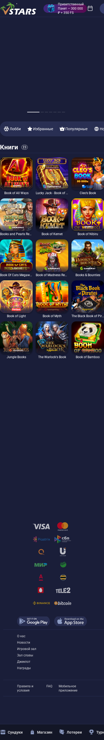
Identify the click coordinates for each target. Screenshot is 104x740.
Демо (7, 157)
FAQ (49, 686)
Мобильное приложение (68, 686)
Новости (23, 642)
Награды (24, 668)
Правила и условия (25, 686)
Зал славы (25, 655)
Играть (16, 188)
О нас (21, 636)
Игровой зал (26, 649)
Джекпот (23, 662)
